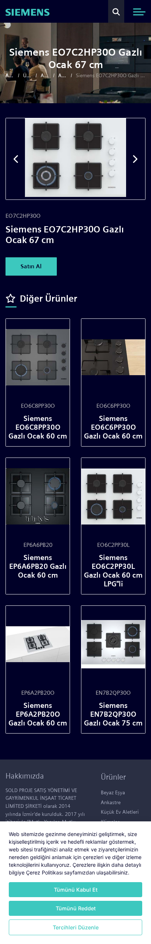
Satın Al (31, 266)
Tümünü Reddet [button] (76, 908)
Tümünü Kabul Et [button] (75, 890)
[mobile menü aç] (139, 11)
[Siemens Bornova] (27, 11)
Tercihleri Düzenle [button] (76, 927)
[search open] (116, 11)
